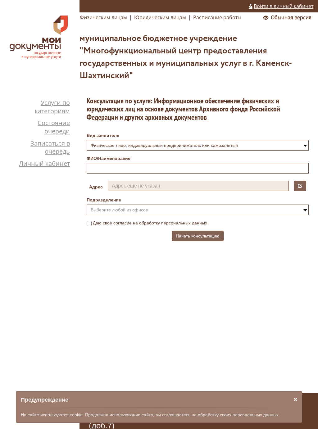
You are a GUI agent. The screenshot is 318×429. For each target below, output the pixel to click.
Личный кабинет (44, 163)
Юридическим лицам (160, 17)
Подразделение (104, 199)
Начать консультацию (198, 235)
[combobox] (198, 145)
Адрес (96, 186)
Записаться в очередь (50, 147)
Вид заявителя (103, 135)
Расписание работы (217, 17)
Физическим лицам (103, 17)
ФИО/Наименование (108, 158)
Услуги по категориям (52, 106)
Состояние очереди (54, 127)
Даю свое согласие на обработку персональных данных (150, 222)
